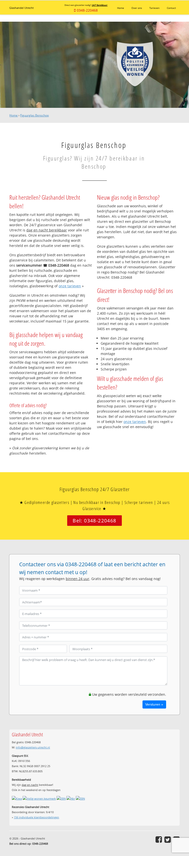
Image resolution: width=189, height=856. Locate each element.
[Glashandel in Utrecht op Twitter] (167, 839)
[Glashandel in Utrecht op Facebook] (159, 839)
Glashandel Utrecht (21, 8)
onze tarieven (70, 286)
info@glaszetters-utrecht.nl (33, 747)
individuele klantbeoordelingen (36, 817)
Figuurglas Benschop (34, 115)
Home (13, 115)
